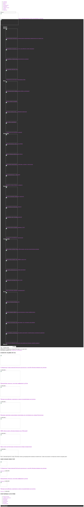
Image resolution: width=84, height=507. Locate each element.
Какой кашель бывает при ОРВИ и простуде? (16, 259)
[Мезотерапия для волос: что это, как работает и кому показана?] (12, 47)
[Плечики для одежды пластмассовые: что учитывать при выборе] (12, 321)
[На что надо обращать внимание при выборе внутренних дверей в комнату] (12, 341)
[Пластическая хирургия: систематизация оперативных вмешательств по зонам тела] (12, 37)
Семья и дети (6, 7)
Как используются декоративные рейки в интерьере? (18, 91)
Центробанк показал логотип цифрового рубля (14, 383)
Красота (5, 2)
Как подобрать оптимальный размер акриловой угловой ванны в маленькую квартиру (25, 332)
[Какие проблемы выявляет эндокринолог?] (12, 289)
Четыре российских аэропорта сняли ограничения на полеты (18, 399)
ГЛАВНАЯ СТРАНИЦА (16, 350)
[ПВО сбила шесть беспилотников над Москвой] (10, 428)
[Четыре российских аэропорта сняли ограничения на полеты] (10, 396)
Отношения (5, 5)
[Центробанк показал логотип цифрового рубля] (10, 380)
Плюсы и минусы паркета (11, 101)
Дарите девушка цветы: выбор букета (14, 154)
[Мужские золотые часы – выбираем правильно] (12, 110)
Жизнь (5, 498)
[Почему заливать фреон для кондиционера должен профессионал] (12, 311)
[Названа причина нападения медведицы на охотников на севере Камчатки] (10, 412)
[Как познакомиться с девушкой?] (12, 173)
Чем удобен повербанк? (11, 122)
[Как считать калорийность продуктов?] (12, 236)
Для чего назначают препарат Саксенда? (15, 196)
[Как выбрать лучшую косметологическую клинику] (12, 57)
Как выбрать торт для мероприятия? (14, 217)
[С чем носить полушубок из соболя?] (12, 131)
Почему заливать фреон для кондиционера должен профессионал (20, 312)
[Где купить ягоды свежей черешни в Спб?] (12, 226)
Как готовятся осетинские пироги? (13, 206)
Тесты (4, 8)
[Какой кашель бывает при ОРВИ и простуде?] (12, 258)
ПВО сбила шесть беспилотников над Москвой (14, 431)
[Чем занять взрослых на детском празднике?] (12, 268)
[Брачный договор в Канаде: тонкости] (12, 183)
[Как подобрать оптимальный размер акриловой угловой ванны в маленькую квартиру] (12, 331)
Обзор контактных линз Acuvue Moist (14, 143)
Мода (4, 4)
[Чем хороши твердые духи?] (12, 68)
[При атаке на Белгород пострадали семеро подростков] (10, 444)
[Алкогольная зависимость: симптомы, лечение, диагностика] (12, 163)
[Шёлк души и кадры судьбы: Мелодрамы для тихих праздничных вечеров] (12, 248)
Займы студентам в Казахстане (13, 301)
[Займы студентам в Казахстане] (12, 300)
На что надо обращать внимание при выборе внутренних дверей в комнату (23, 343)
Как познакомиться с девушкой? (13, 174)
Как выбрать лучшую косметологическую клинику (17, 59)
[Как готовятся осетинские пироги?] (12, 205)
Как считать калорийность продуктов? (14, 237)
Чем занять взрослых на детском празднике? (16, 269)
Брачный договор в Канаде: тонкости (14, 185)
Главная (5, 1)
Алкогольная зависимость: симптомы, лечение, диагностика (19, 164)
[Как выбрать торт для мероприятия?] (12, 215)
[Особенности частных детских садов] (12, 278)
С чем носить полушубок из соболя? (14, 132)
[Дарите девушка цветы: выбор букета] (12, 152)
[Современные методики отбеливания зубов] (12, 78)
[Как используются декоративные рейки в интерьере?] (12, 89)
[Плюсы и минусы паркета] (12, 100)
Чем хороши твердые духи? (12, 69)
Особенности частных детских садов (14, 280)
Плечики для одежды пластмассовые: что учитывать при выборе (20, 322)
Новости (5, 9)
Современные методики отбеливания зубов (15, 79)
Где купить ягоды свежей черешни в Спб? (15, 227)
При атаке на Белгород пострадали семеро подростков (16, 446)
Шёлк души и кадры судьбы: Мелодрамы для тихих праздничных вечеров (22, 249)
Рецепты (5, 6)
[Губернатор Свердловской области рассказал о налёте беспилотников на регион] (10, 365)
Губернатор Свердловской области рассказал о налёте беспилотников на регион (23, 367)
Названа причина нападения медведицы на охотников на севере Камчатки (22, 415)
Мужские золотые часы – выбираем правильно (16, 111)
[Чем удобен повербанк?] (12, 120)
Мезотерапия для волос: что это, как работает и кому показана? (20, 48)
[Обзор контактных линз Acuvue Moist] (12, 142)
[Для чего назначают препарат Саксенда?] (12, 195)
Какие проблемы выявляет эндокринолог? (15, 290)
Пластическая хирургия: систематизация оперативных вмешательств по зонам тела (24, 38)
